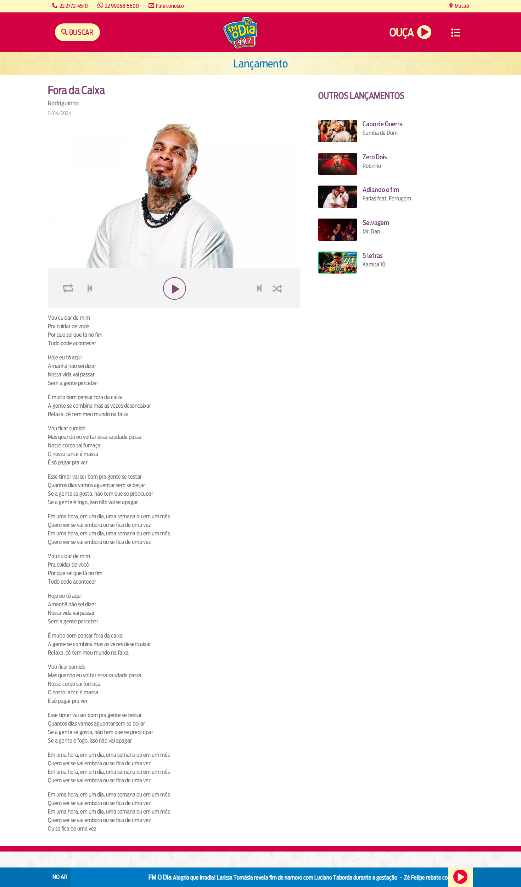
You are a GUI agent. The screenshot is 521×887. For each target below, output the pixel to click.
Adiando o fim (381, 189)
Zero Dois (375, 157)
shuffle (278, 305)
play (174, 305)
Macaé (461, 6)
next (260, 305)
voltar (87, 305)
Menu (455, 32)
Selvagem (376, 222)
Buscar (81, 32)
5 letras (373, 255)
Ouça (402, 32)
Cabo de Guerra (383, 124)
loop (69, 305)
